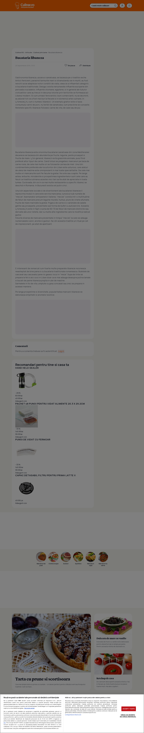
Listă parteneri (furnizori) (73, 715)
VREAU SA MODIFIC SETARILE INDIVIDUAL (128, 716)
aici (5, 723)
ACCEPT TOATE (129, 709)
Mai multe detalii (29, 708)
